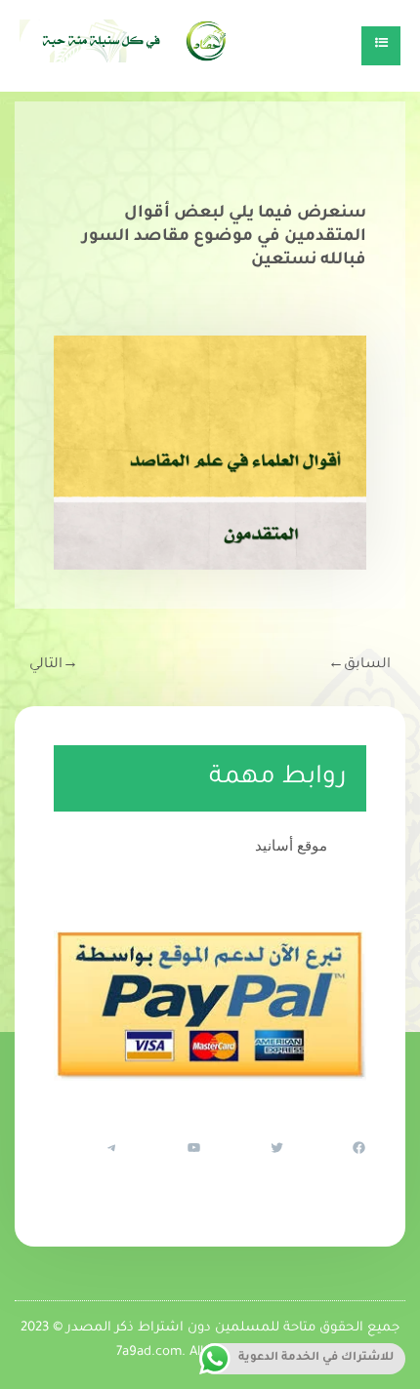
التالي (53, 665)
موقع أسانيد (291, 845)
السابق (359, 665)
